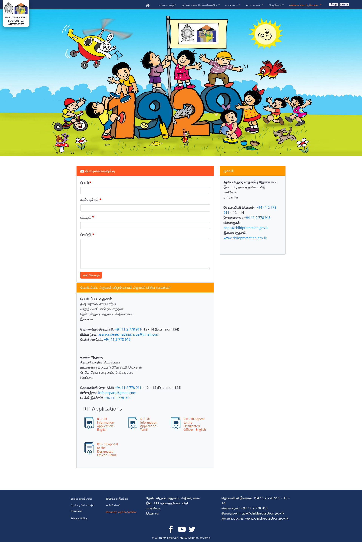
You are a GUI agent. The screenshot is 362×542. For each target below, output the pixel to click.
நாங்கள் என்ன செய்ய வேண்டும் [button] (200, 5)
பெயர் (85, 182)
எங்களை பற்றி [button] (166, 5)
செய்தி (87, 234)
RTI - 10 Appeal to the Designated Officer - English (195, 424)
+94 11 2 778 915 (257, 217)
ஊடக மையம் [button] (253, 5)
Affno (206, 538)
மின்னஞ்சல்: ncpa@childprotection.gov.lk (253, 513)
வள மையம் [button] (231, 5)
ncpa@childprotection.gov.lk (246, 227)
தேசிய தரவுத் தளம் (81, 498)
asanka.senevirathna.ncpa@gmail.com (128, 334)
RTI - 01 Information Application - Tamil (149, 424)
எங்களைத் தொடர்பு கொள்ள (121, 512)
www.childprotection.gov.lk (245, 238)
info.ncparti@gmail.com (117, 392)
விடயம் (87, 217)
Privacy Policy (79, 518)
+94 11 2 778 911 (128, 329)
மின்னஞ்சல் (90, 199)
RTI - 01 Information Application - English (106, 424)
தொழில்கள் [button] (275, 5)
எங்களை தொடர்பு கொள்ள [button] (304, 5)
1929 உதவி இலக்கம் (117, 498)
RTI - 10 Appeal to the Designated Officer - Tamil (107, 449)
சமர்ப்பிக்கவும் (91, 275)
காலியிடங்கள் (113, 505)
